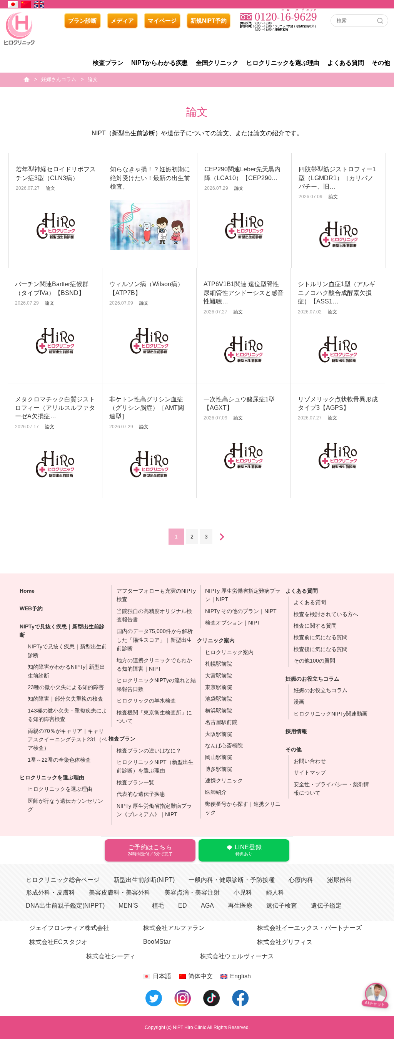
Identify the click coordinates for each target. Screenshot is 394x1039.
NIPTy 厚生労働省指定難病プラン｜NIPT (242, 595)
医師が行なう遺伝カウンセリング (65, 805)
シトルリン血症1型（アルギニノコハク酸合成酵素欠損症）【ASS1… (336, 293)
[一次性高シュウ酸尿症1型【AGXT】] (244, 455)
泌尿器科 (339, 880)
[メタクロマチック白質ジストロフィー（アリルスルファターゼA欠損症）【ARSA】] (55, 464)
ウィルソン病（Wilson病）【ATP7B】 (146, 288)
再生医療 (240, 905)
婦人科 (275, 892)
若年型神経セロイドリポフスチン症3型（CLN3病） (56, 173)
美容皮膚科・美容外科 (119, 892)
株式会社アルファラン (174, 928)
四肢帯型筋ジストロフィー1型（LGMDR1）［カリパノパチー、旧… (337, 178)
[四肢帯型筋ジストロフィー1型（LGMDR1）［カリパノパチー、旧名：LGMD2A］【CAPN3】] (339, 234)
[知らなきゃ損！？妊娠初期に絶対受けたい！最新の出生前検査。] (150, 225)
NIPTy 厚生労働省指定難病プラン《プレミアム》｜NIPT (154, 810)
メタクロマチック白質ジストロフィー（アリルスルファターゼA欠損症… (55, 408)
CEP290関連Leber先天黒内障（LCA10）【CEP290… (242, 173)
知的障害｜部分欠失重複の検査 (65, 699)
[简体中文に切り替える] (26, 4)
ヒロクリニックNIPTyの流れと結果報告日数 (156, 684)
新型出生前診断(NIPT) (144, 880)
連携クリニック (224, 780)
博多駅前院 (218, 769)
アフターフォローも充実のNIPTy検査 (156, 595)
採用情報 (296, 731)
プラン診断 (82, 20)
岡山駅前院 (218, 757)
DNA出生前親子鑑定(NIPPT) (65, 905)
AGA (207, 905)
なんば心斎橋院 (224, 745)
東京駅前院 (218, 687)
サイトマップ (310, 772)
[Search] (380, 20)
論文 (50, 188)
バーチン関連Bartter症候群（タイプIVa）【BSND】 (51, 288)
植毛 (158, 905)
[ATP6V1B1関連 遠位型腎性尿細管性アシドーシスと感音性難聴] (244, 349)
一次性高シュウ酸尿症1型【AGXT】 (239, 403)
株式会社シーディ (110, 956)
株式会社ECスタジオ (58, 942)
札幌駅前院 (218, 664)
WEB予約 (31, 608)
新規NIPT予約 (208, 20)
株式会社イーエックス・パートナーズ (309, 928)
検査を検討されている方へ (326, 614)
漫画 (299, 702)
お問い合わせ (310, 761)
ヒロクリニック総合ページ (63, 880)
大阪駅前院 (218, 734)
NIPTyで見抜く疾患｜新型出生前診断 (67, 650)
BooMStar (156, 941)
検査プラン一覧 (135, 782)
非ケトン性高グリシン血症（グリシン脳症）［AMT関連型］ (146, 408)
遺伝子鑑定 (326, 905)
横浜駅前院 (218, 711)
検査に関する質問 (315, 626)
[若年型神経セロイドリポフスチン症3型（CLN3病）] (56, 225)
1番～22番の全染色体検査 (59, 760)
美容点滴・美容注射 (192, 892)
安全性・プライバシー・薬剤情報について (331, 788)
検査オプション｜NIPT (232, 623)
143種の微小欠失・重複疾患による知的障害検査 (67, 715)
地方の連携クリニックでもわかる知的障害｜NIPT (154, 664)
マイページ (162, 20)
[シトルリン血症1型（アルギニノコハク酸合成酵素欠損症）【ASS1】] (338, 349)
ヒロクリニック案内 (229, 652)
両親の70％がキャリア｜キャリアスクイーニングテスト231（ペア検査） (67, 739)
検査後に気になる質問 (320, 649)
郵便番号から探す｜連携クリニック (242, 808)
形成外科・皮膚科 (50, 892)
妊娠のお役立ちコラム (320, 690)
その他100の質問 (314, 661)
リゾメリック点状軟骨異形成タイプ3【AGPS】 (338, 403)
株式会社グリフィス (284, 942)
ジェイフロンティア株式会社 (69, 928)
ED (182, 905)
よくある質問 (310, 602)
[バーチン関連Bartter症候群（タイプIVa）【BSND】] (55, 341)
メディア (122, 20)
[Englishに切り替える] (39, 4)
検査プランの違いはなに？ (149, 750)
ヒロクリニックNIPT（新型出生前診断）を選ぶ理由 (155, 766)
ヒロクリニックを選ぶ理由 (52, 777)
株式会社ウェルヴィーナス (237, 956)
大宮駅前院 (218, 676)
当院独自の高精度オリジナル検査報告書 (154, 615)
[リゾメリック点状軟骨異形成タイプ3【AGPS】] (338, 455)
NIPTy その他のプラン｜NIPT (241, 611)
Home (27, 591)
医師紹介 (216, 792)
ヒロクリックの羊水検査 (146, 701)
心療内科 (301, 880)
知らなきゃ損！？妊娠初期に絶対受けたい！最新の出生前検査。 (150, 178)
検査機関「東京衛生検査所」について (154, 716)
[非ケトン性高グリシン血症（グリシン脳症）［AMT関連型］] (149, 464)
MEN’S (128, 905)
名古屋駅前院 (221, 722)
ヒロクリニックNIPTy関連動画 (330, 714)
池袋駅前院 (218, 699)
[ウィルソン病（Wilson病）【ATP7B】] (149, 341)
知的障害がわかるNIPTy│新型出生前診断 (66, 671)
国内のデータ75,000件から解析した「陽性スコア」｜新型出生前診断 (155, 639)
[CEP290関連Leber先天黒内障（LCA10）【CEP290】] (244, 225)
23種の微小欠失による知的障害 (66, 687)
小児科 (243, 892)
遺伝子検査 (281, 905)
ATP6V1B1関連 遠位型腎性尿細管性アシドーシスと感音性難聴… (244, 293)
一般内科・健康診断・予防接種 (232, 880)
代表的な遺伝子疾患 (141, 794)
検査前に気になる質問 (320, 637)
